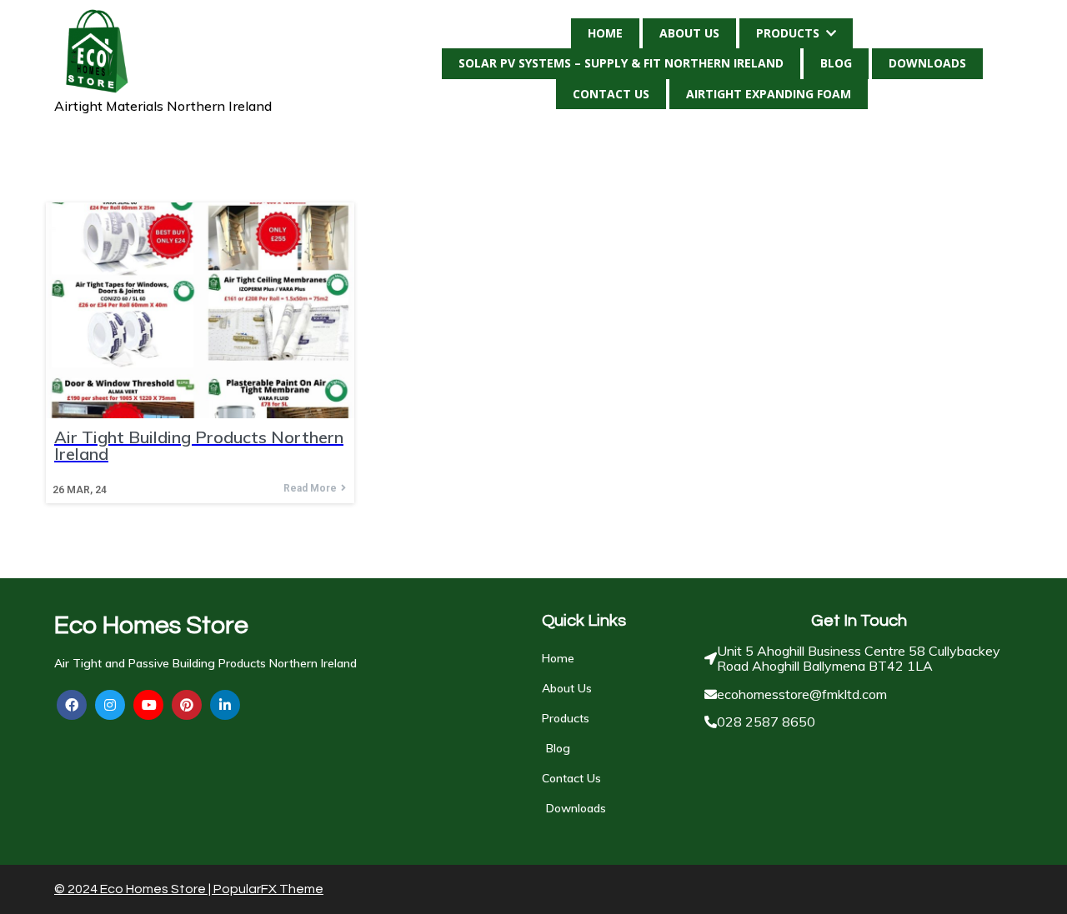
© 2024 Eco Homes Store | (133, 889)
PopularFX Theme (268, 889)
